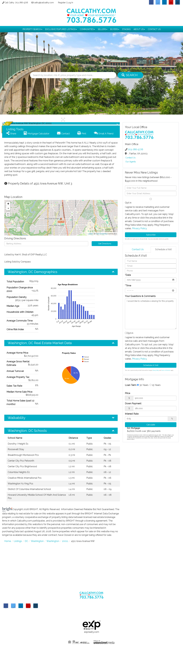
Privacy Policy (139, 228)
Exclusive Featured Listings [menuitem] (60, 29)
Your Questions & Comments (140, 296)
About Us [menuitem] (139, 29)
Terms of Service (165, 370)
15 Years (156, 385)
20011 (65, 541)
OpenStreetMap (102, 234)
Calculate (150, 425)
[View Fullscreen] (8, 214)
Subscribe (150, 235)
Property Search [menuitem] (32, 29)
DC (26, 541)
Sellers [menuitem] (102, 29)
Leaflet (90, 234)
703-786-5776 (135, 149)
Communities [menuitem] (87, 29)
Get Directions (104, 243)
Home (7, 541)
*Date (128, 275)
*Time (128, 285)
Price (127, 393)
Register (62, 2)
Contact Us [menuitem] (154, 29)
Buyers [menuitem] (114, 29)
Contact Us (130, 158)
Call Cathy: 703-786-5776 (16, 2)
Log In (70, 2)
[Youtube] (28, 605)
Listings (18, 541)
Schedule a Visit (163, 249)
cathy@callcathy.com (44, 2)
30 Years (143, 385)
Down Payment (133, 403)
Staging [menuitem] (126, 29)
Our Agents (130, 162)
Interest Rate (132, 413)
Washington (37, 541)
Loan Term (130, 385)
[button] (130, 75)
